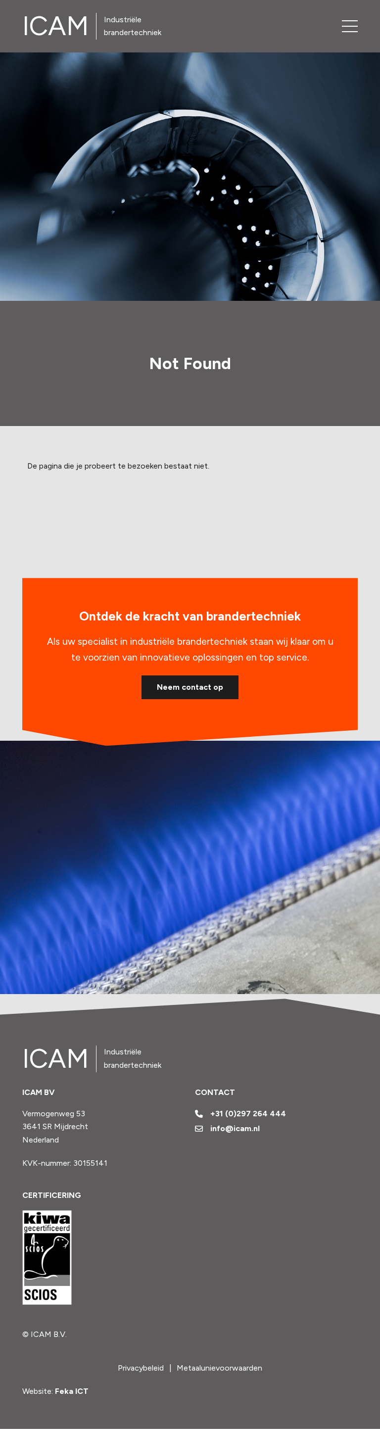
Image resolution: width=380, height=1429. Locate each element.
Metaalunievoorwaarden (219, 1368)
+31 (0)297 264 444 (248, 1113)
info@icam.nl (235, 1128)
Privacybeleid (141, 1368)
